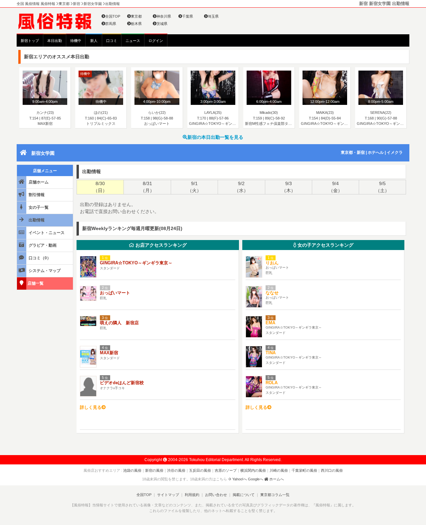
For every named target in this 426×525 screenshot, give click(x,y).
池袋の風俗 (132, 470)
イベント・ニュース (46, 232)
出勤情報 (36, 220)
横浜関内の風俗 (253, 470)
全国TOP (112, 16)
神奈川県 (163, 16)
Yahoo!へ (239, 479)
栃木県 (136, 24)
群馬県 (110, 24)
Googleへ (255, 479)
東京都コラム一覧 (275, 495)
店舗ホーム (38, 182)
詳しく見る (91, 407)
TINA (271, 352)
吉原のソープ (226, 470)
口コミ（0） (39, 258)
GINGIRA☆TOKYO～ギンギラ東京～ (136, 262)
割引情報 (36, 194)
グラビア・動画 (42, 245)
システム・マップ (44, 270)
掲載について (244, 495)
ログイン (155, 41)
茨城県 (161, 24)
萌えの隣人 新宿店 (119, 322)
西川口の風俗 (332, 470)
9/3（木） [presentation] (289, 187)
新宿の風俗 (154, 470)
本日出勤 (54, 41)
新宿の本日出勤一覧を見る (215, 137)
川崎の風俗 (279, 470)
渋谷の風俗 (176, 470)
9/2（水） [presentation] (241, 187)
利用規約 (192, 495)
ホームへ (276, 479)
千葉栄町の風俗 (304, 470)
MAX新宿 (109, 352)
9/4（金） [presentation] (335, 187)
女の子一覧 (38, 207)
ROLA (272, 382)
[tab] (100, 187)
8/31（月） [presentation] (147, 187)
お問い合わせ (216, 495)
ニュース (132, 41)
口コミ (111, 41)
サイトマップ (168, 495)
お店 (160, 245)
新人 (94, 41)
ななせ (272, 292)
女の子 (324, 245)
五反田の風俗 (200, 470)
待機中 (75, 41)
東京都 (136, 16)
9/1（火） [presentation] (194, 187)
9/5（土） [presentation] (382, 187)
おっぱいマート (115, 292)
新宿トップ (30, 41)
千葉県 (187, 16)
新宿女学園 (43, 153)
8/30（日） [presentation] (100, 187)
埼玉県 (213, 16)
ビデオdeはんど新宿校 (122, 382)
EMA (270, 322)
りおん (272, 262)
